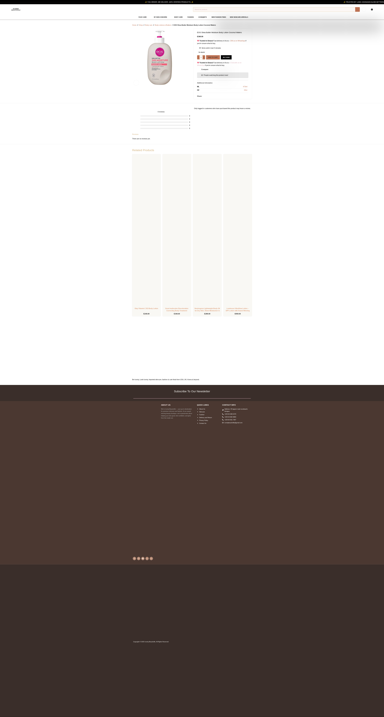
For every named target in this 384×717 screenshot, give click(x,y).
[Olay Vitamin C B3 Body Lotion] (146, 231)
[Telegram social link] (210, 96)
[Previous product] (246, 25)
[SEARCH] (357, 9)
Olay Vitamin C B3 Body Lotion (146, 308)
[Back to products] (248, 25)
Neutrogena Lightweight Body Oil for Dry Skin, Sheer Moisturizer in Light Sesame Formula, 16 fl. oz (207, 311)
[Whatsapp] (147, 558)
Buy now (226, 57)
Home (134, 25)
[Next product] (250, 25)
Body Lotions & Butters (163, 25)
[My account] (364, 9)
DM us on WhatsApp (237, 41)
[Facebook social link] (203, 96)
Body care (148, 25)
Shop (141, 25)
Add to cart (213, 57)
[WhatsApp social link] (208, 96)
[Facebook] (142, 558)
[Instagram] (134, 558)
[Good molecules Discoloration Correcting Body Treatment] (177, 231)
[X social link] (205, 96)
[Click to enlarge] (136, 82)
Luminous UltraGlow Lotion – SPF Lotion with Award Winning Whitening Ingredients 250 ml (238, 311)
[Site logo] (16, 9)
